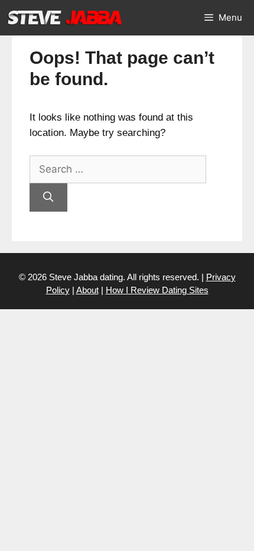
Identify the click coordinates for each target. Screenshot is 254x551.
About (87, 290)
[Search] (48, 197)
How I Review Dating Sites (157, 290)
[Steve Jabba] (65, 17)
